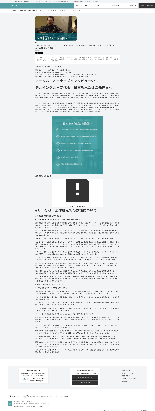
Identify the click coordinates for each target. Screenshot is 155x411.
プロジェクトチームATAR (58, 396)
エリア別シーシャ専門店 (82, 5)
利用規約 (125, 381)
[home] (22, 6)
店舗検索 (98, 5)
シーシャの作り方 (114, 5)
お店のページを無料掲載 (147, 5)
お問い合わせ (126, 370)
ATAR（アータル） (128, 373)
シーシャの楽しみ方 (130, 5)
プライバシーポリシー (129, 379)
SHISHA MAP (126, 376)
